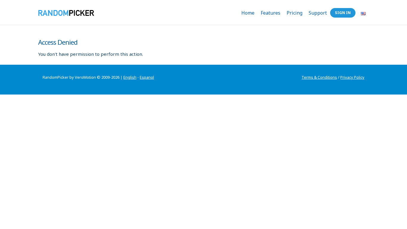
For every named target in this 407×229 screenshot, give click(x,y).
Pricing (294, 13)
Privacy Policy (352, 77)
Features (270, 13)
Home (247, 13)
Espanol (147, 77)
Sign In (343, 12)
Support (318, 13)
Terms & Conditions (319, 77)
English (129, 77)
